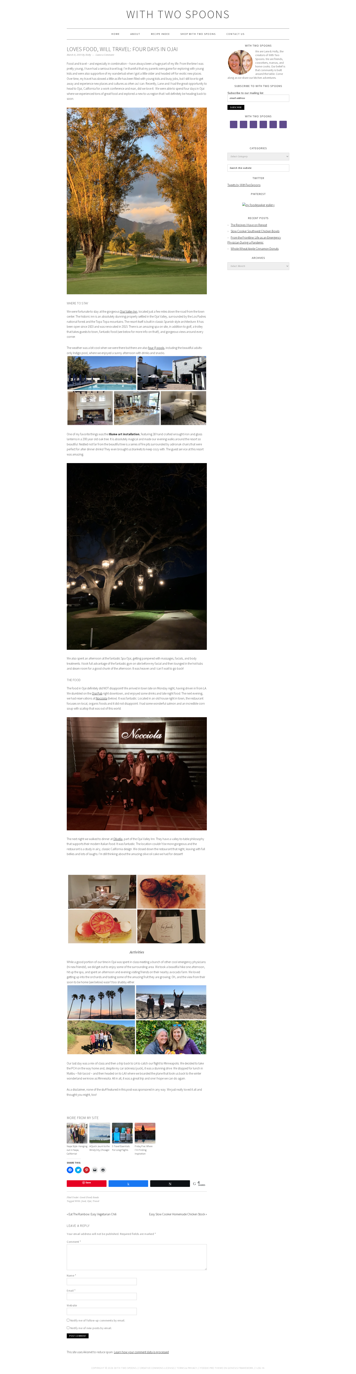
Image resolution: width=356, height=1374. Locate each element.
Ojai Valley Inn (128, 311)
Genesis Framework (240, 1367)
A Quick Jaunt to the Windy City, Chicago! (99, 1148)
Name (71, 1275)
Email (71, 1290)
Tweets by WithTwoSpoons (243, 185)
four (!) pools (156, 348)
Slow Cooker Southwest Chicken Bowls (255, 231)
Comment (74, 1242)
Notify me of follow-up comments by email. (97, 1320)
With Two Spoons (178, 14)
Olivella (117, 839)
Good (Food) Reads (89, 1197)
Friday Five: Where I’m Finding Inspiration (143, 1150)
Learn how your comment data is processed (141, 1352)
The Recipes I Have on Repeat (249, 225)
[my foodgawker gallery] (258, 205)
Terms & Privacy (187, 1367)
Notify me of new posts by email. (91, 1328)
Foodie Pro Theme (211, 1367)
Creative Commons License (157, 1367)
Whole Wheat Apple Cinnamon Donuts (255, 249)
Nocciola (101, 698)
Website (72, 1305)
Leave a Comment (105, 55)
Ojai (89, 1201)
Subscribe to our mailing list (245, 93)
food (83, 1201)
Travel (96, 1201)
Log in (260, 1367)
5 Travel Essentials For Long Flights (121, 1148)
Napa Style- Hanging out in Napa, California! (77, 1150)
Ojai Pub (97, 693)
